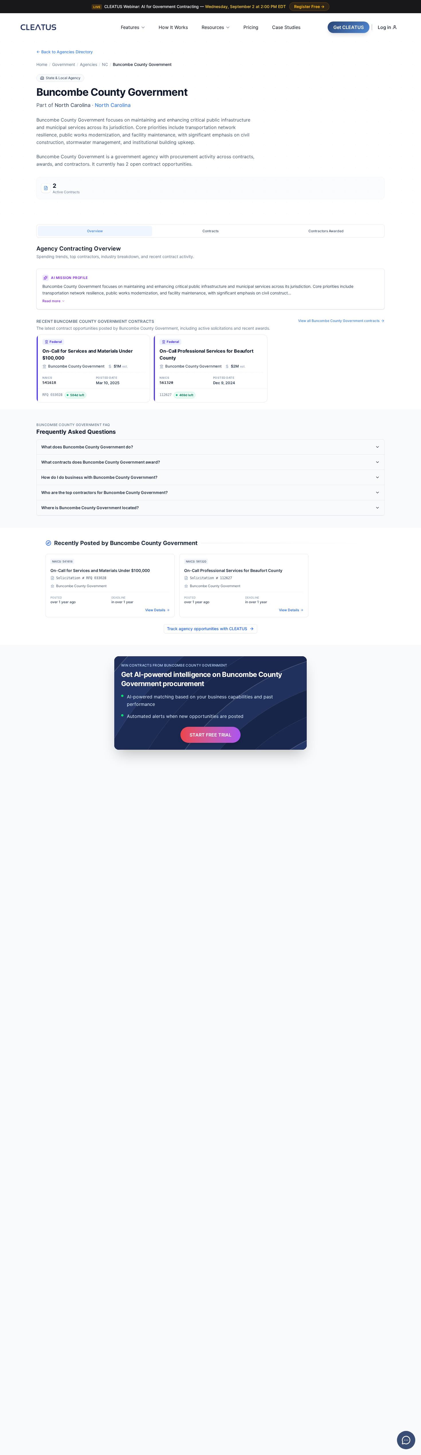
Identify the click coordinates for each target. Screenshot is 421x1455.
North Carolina (113, 105)
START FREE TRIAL (210, 735)
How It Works (173, 27)
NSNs (16, 759)
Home (41, 64)
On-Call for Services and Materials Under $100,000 (87, 354)
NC (105, 64)
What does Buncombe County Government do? (87, 446)
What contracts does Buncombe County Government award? (100, 462)
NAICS (17, 734)
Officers (19, 708)
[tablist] (210, 231)
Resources (213, 27)
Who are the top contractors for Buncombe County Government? (104, 492)
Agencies (88, 64)
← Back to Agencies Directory (64, 51)
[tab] (95, 231)
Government (63, 64)
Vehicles (19, 746)
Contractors (22, 721)
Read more (51, 301)
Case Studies (286, 27)
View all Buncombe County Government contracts (338, 321)
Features (130, 27)
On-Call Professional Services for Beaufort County (206, 354)
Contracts (20, 683)
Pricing (250, 27)
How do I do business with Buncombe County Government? (99, 477)
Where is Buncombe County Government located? (90, 507)
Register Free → (309, 6)
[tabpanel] (210, 324)
